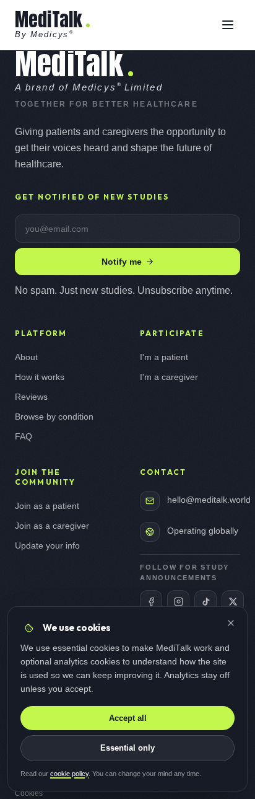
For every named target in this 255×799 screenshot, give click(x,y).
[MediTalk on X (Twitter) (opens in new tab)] (233, 601)
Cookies (29, 793)
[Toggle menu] (227, 24)
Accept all (128, 718)
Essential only (127, 748)
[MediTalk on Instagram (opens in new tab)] (178, 601)
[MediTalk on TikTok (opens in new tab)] (205, 601)
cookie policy (69, 773)
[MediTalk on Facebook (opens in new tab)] (151, 601)
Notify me (122, 262)
